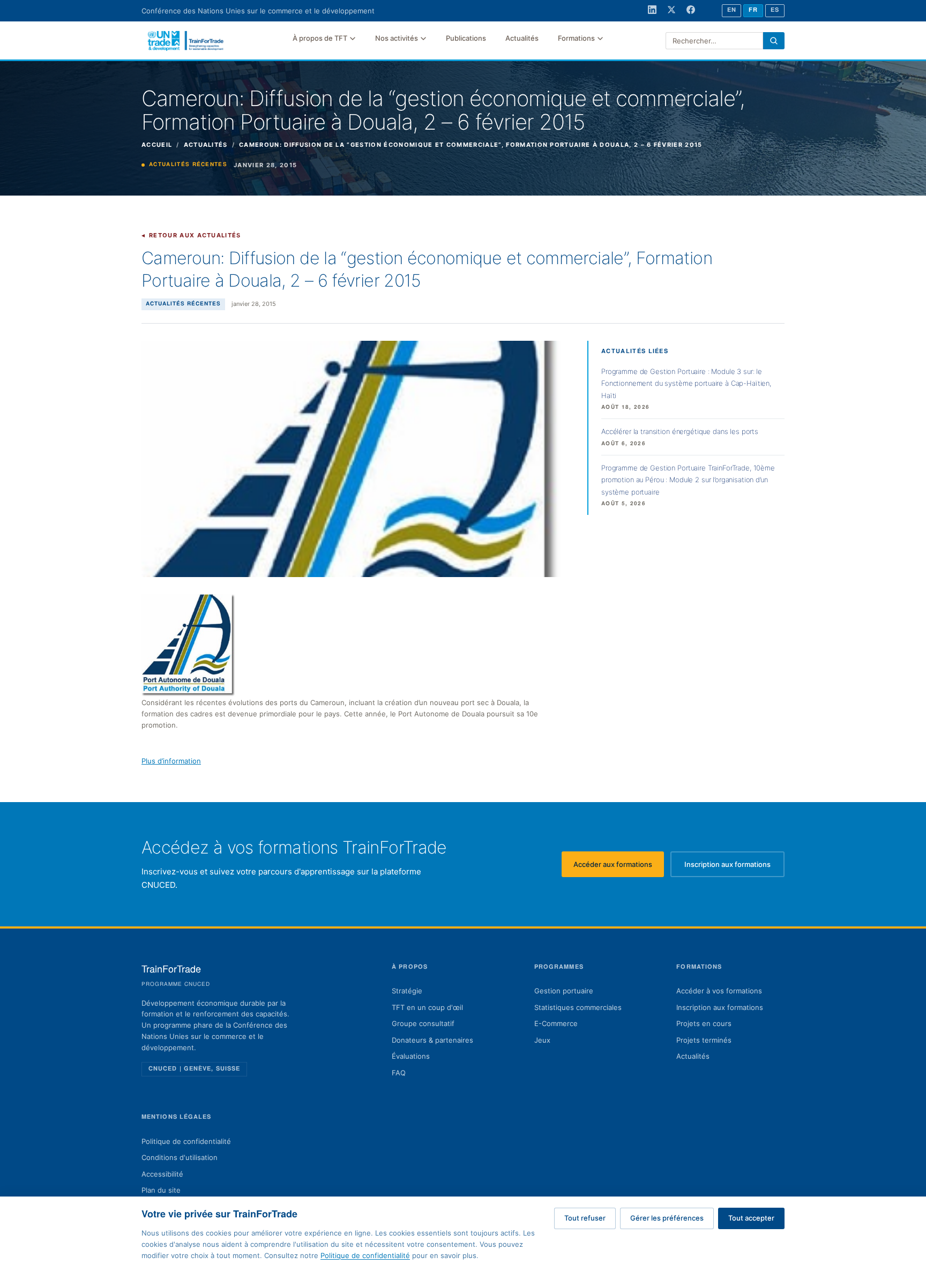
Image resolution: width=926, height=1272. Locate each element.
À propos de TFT (320, 38)
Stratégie (407, 990)
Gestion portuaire (563, 990)
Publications (466, 38)
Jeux (542, 1040)
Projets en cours (703, 1023)
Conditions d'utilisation (179, 1157)
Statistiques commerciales (578, 1007)
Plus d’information (171, 761)
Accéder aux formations (618, 867)
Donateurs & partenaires (432, 1040)
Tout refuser (585, 1218)
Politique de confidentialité (186, 1141)
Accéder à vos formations (719, 990)
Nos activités (396, 38)
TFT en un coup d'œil (427, 1007)
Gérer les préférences (667, 1218)
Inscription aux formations (734, 867)
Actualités (522, 38)
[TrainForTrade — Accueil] (185, 41)
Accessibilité (162, 1174)
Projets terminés (703, 1040)
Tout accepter (751, 1218)
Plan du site (161, 1190)
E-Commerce (556, 1023)
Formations (576, 38)
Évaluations (411, 1056)
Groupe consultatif (423, 1023)
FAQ (399, 1072)
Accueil (156, 144)
